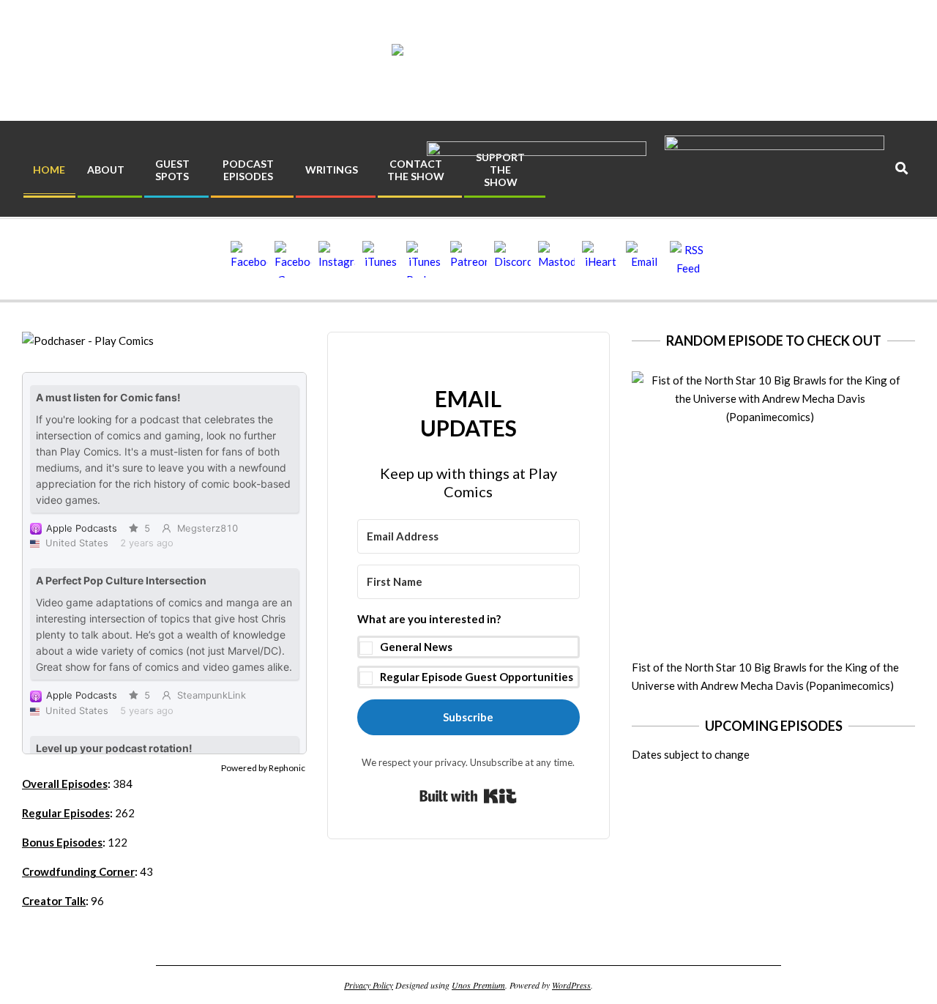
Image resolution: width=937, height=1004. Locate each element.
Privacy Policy (368, 985)
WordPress (571, 985)
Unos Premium (478, 985)
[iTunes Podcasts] (424, 259)
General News (416, 646)
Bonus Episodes (62, 842)
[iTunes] (380, 259)
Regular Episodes (66, 812)
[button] (469, 649)
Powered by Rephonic (263, 767)
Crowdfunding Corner (78, 871)
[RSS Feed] (688, 259)
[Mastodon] (556, 259)
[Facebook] (249, 259)
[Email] (644, 259)
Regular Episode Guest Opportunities (476, 676)
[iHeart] (600, 259)
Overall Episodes (65, 783)
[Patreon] (468, 259)
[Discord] (512, 259)
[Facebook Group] (293, 259)
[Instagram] (336, 259)
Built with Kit (468, 796)
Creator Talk (54, 900)
